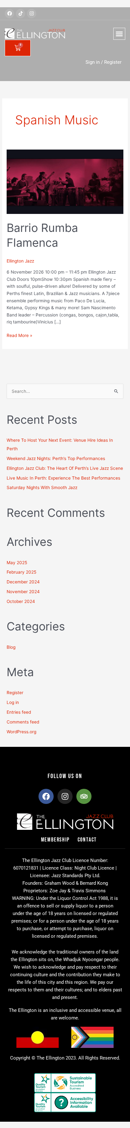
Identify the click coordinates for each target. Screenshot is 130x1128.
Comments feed (23, 721)
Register (112, 62)
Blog (11, 647)
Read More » (19, 335)
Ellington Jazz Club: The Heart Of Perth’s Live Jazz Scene (65, 468)
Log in (13, 702)
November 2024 (23, 591)
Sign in (93, 62)
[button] (119, 34)
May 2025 (17, 562)
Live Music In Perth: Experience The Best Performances (63, 478)
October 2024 (21, 601)
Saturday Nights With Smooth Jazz (42, 487)
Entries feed (19, 712)
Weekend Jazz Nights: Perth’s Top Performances (56, 458)
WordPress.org (21, 731)
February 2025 (21, 572)
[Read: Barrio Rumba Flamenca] (65, 181)
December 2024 (23, 581)
